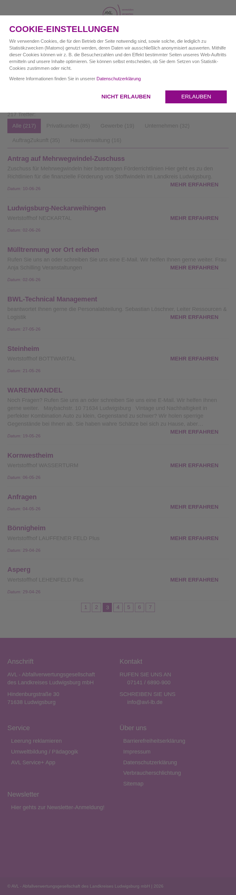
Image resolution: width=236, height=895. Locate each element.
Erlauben (196, 96)
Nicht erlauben (126, 96)
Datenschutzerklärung (118, 78)
